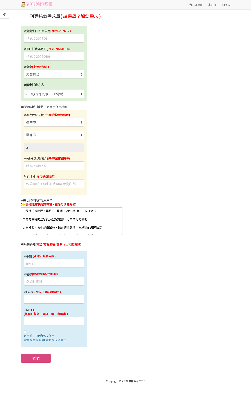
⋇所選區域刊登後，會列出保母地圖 (44, 107)
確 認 (36, 358)
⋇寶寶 (36, 67)
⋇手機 (40, 256)
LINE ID (46, 312)
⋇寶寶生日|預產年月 (47, 31)
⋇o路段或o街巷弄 (47, 158)
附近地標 (39, 176)
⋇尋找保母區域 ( (47, 115)
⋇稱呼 (41, 274)
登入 (227, 5)
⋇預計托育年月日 (47, 49)
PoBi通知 (52, 244)
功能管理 (197, 5)
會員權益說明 (32, 340)
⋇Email (42, 292)
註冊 (213, 5)
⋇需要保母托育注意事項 (48, 202)
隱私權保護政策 (56, 340)
